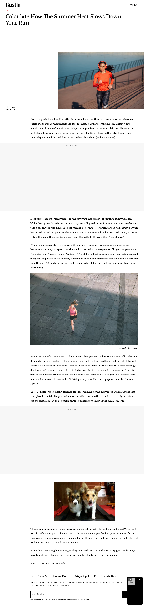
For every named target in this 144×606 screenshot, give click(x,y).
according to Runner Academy (96, 223)
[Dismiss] (139, 579)
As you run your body (124, 249)
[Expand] (130, 579)
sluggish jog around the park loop (48, 137)
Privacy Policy (85, 599)
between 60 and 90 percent (121, 528)
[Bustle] (13, 5)
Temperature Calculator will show (69, 356)
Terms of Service (71, 599)
